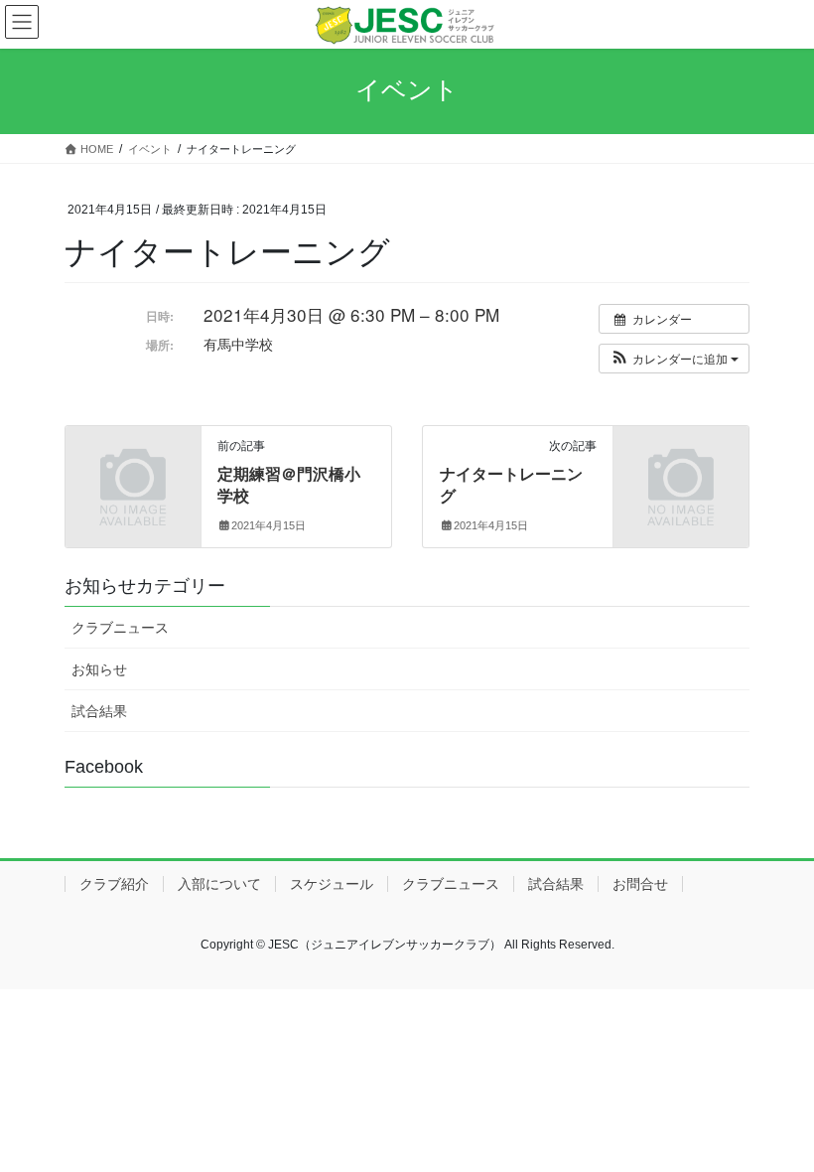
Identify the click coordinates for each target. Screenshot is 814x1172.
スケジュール (331, 884)
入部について (219, 884)
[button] (674, 358)
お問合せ (640, 884)
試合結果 (99, 711)
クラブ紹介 (114, 884)
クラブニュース (120, 628)
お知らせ (99, 669)
